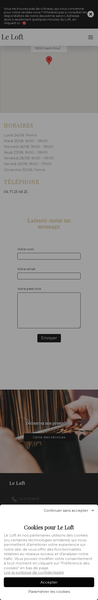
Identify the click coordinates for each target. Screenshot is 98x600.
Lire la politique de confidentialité (34, 572)
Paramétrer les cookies (49, 592)
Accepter (49, 582)
